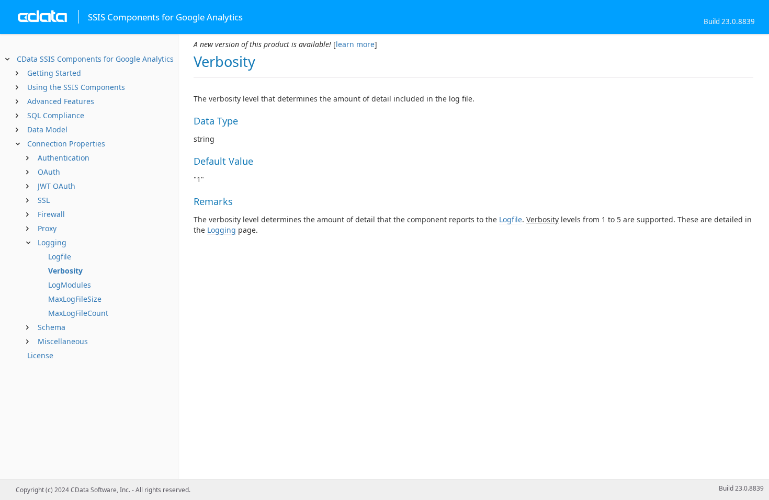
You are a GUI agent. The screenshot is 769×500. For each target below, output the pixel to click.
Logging (52, 242)
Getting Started (54, 73)
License (40, 355)
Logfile (59, 257)
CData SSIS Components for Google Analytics (95, 59)
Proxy (47, 228)
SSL (44, 200)
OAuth (49, 172)
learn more (355, 44)
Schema (51, 327)
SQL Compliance (55, 115)
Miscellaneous (63, 341)
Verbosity (65, 271)
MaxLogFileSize (74, 299)
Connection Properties (66, 144)
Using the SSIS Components (76, 87)
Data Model (47, 129)
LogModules (69, 285)
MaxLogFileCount (78, 313)
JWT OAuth (56, 186)
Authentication (63, 158)
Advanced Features (60, 101)
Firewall (51, 214)
